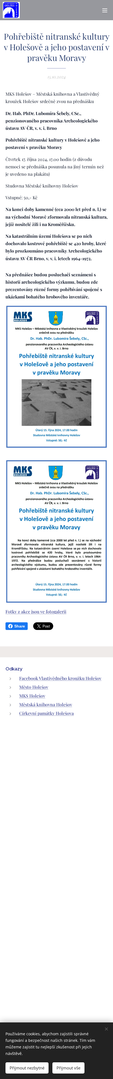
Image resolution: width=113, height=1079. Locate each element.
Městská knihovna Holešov (45, 704)
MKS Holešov (32, 696)
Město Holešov (33, 687)
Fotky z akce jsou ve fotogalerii (35, 611)
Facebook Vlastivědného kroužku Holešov (60, 678)
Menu (104, 10)
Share (19, 626)
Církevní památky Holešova (46, 713)
